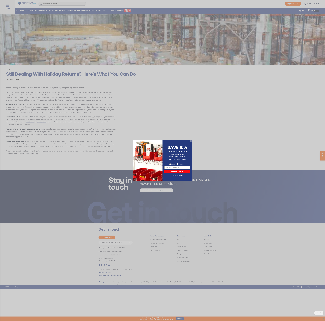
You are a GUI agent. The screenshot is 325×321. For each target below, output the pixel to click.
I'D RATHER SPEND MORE (177, 175)
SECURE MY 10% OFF (177, 172)
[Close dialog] (191, 141)
